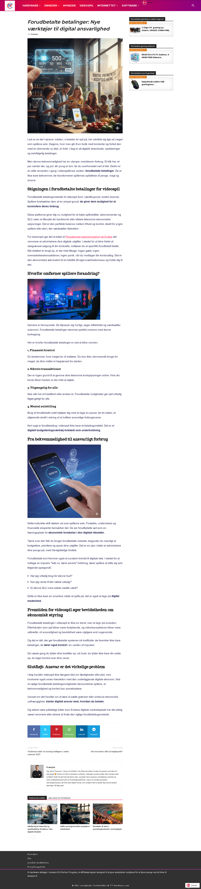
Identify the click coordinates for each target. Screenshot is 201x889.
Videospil (87, 5)
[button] (193, 6)
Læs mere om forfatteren (59, 798)
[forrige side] (29, 837)
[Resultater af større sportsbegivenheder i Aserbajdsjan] (108, 814)
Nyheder (69, 5)
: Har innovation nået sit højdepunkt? (106, 751)
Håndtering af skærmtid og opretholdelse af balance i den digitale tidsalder (40, 829)
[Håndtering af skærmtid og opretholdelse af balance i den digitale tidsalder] (42, 814)
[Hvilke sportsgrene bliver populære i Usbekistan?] (75, 814)
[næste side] (33, 837)
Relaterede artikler (37, 798)
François (34, 34)
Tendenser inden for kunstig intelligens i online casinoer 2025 (48, 753)
